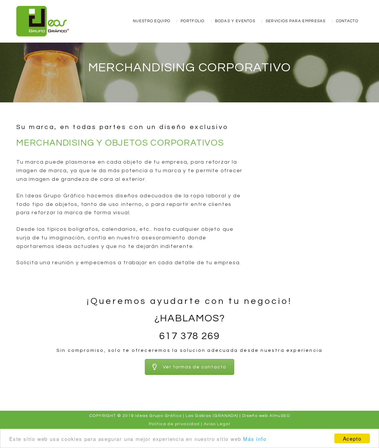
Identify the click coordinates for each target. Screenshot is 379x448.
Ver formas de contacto (195, 367)
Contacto (347, 21)
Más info (254, 438)
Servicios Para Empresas (296, 21)
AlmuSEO (279, 416)
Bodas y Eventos (235, 21)
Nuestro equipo (151, 21)
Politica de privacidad (174, 424)
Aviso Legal (217, 424)
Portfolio (193, 21)
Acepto (352, 438)
